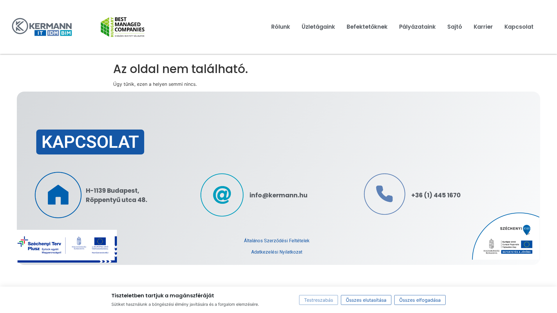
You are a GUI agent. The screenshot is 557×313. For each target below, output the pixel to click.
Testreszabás (318, 300)
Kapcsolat (519, 27)
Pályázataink (417, 27)
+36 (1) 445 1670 (436, 195)
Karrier (483, 27)
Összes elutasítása (366, 300)
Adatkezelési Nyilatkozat (276, 252)
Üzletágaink (318, 27)
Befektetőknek (367, 27)
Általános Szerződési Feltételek (277, 240)
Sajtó (454, 27)
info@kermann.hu (278, 195)
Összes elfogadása (420, 300)
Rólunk (280, 27)
